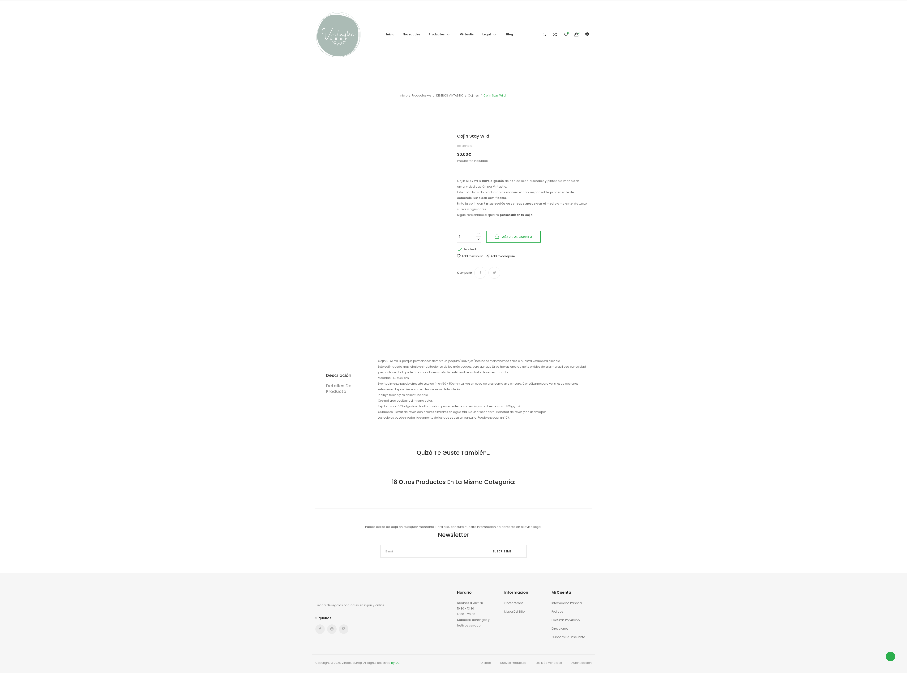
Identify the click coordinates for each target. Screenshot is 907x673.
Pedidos (557, 612)
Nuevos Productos (513, 663)
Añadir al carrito (517, 237)
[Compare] (555, 34)
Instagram (343, 629)
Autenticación (581, 663)
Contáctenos (513, 603)
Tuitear (494, 273)
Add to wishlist (472, 256)
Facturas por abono (566, 620)
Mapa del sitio (514, 612)
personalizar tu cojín (517, 215)
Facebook (320, 629)
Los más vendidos (549, 663)
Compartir (480, 273)
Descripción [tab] (338, 375)
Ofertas (485, 663)
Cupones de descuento (568, 637)
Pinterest (332, 629)
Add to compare (503, 256)
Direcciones (560, 629)
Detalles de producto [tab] (338, 388)
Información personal (567, 603)
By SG (395, 663)
